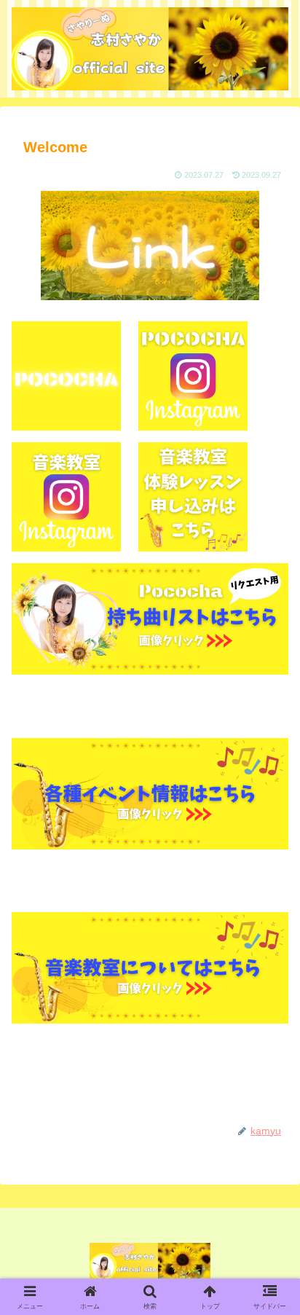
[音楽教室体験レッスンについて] (150, 968)
